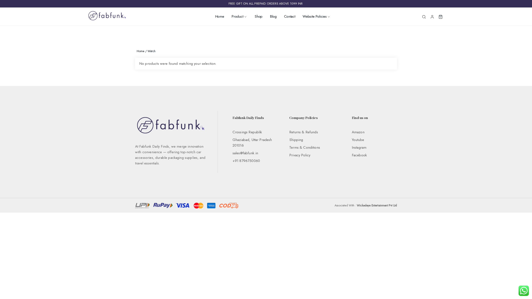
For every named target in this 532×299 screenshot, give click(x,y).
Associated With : (366, 205)
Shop (258, 16)
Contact (289, 16)
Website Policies (314, 16)
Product (237, 16)
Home (219, 16)
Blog (273, 16)
